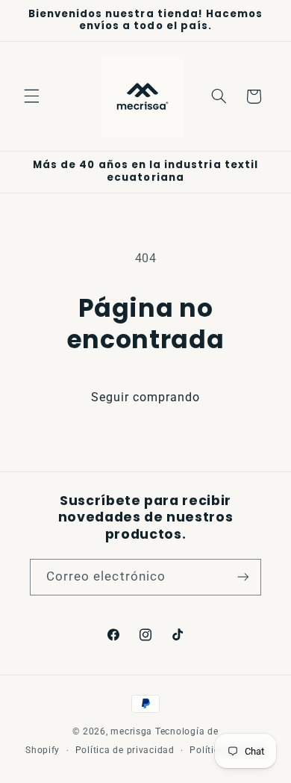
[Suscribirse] (243, 577)
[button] (31, 96)
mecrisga (131, 731)
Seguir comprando (146, 397)
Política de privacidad (125, 750)
